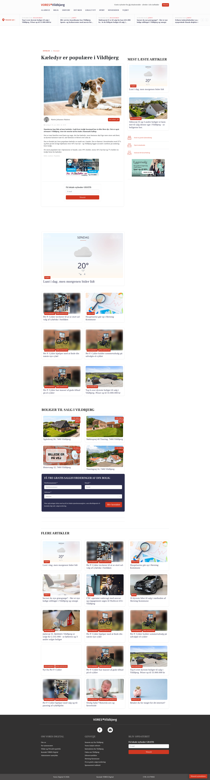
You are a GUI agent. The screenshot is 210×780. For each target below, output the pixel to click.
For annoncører (47, 746)
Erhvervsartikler (91, 755)
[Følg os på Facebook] (99, 730)
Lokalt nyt (90, 10)
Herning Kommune (92, 759)
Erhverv (66, 10)
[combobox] (45, 496)
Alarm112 (45, 10)
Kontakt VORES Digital (49, 752)
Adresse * (47, 492)
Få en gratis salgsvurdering (95, 762)
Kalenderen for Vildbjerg (94, 749)
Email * (87, 483)
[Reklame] (82, 167)
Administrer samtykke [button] (49, 755)
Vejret (125, 10)
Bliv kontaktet (113, 504)
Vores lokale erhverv (92, 746)
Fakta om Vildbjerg (92, 752)
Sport (101, 10)
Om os (43, 742)
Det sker (78, 10)
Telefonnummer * (51, 483)
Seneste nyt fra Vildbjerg (94, 742)
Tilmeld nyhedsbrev (198, 776)
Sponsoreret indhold (92, 765)
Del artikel (112, 120)
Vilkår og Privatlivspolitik (51, 749)
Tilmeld (165, 5)
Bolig (56, 10)
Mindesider (113, 10)
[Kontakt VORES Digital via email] (110, 730)
